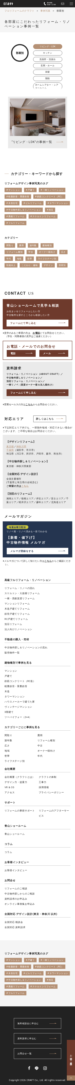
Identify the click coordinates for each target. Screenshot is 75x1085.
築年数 (8, 740)
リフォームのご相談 (16, 888)
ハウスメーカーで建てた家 (20, 701)
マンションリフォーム (17, 603)
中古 (40, 745)
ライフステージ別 (15, 761)
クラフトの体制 (47, 777)
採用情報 (44, 787)
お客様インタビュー (17, 862)
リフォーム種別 (46, 740)
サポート (10, 802)
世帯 (7, 756)
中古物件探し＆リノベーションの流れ (26, 647)
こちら (29, 404)
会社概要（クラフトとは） (20, 777)
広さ (7, 745)
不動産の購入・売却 (17, 639)
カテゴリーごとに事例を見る (22, 727)
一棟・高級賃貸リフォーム (20, 598)
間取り (8, 735)
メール (47, 353)
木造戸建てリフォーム (17, 608)
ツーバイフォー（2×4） (18, 717)
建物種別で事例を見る (18, 662)
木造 (7, 691)
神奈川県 (21, 446)
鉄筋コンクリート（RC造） (20, 681)
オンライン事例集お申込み (20, 904)
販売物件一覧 (12, 652)
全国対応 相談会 (14, 922)
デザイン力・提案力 (16, 782)
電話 (13, 353)
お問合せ (10, 880)
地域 (7, 750)
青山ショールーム (15, 825)
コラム (9, 844)
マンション (11, 670)
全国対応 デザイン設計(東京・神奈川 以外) (31, 913)
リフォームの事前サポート (20, 810)
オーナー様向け (46, 750)
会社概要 (10, 768)
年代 (40, 756)
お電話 (36, 333)
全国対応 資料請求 (15, 927)
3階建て (9, 712)
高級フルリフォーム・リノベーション (28, 580)
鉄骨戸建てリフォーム (17, 613)
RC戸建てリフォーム (16, 619)
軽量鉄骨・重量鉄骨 (16, 686)
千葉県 (10, 450)
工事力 (42, 782)
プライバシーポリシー (51, 792)
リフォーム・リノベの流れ (20, 588)
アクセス (10, 792)
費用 (40, 735)
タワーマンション (15, 696)
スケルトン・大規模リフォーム (22, 593)
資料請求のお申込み (16, 898)
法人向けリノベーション (18, 629)
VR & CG (9, 787)
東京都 (10, 446)
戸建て (8, 676)
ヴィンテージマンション (18, 706)
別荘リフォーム (13, 624)
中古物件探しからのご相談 (20, 893)
